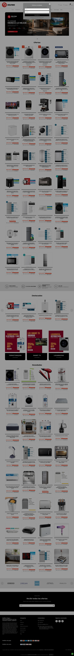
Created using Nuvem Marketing (37, 18)
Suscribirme (37, 15)
